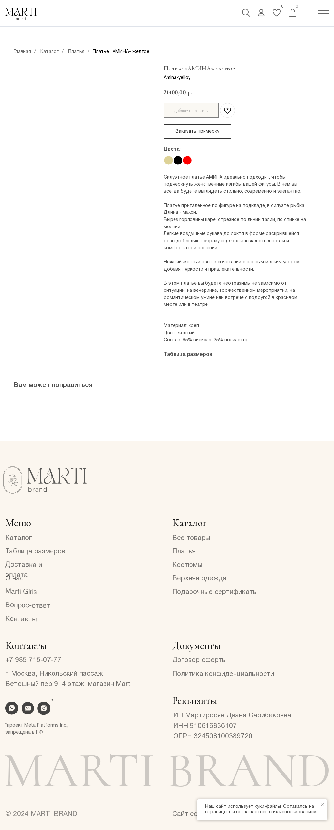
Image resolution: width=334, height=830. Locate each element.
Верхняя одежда (199, 578)
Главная (22, 52)
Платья (76, 52)
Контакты (21, 619)
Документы (196, 645)
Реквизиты (194, 700)
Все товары (191, 538)
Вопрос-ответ (27, 605)
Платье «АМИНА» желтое (121, 52)
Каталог (49, 52)
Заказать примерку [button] (197, 131)
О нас (14, 578)
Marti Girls (21, 591)
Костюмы (187, 565)
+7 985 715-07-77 (33, 660)
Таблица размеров (188, 354)
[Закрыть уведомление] (322, 804)
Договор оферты (199, 660)
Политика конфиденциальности (223, 674)
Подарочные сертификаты (215, 592)
